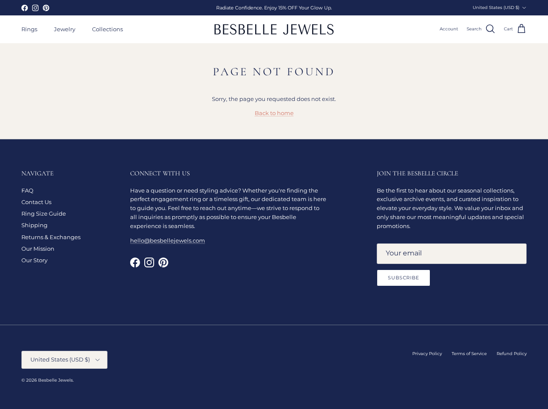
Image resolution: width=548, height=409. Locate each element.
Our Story (34, 260)
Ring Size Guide (43, 213)
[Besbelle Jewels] (274, 29)
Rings (29, 29)
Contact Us (36, 202)
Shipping (34, 225)
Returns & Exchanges (50, 237)
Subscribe (403, 278)
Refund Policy (512, 353)
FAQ (27, 190)
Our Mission (37, 248)
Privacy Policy (427, 353)
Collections (107, 29)
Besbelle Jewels (55, 380)
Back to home (274, 113)
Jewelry (64, 29)
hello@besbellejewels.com (167, 240)
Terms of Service (469, 353)
